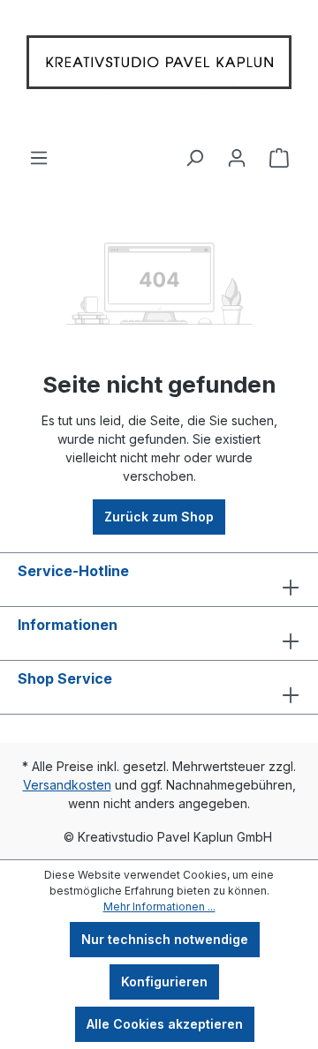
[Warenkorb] (279, 151)
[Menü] (39, 151)
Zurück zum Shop (159, 516)
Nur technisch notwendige (164, 939)
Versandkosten (67, 784)
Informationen (67, 624)
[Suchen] (194, 151)
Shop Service (65, 678)
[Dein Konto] (237, 151)
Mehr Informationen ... (159, 906)
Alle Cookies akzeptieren (165, 1023)
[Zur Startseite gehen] (159, 66)
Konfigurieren (164, 981)
